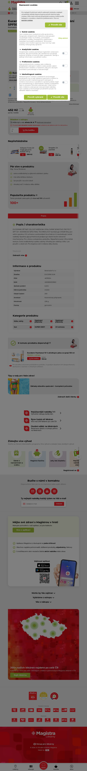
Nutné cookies (28, 32)
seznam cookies (27, 20)
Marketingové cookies (32, 74)
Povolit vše (56, 25)
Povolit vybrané (35, 97)
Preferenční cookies (31, 62)
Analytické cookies (30, 49)
